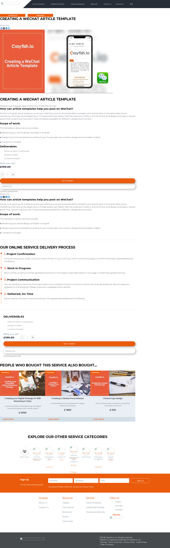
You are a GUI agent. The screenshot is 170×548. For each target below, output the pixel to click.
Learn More (8, 419)
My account (120, 4)
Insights (65, 503)
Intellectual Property (57, 4)
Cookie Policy (141, 542)
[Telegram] (9, 28)
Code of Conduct (107, 544)
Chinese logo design (112, 398)
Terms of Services (115, 542)
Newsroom (67, 512)
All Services (12, 15)
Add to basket (68, 181)
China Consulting (38, 4)
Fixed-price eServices (77, 4)
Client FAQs (67, 521)
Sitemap (103, 542)
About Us (43, 503)
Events (65, 516)
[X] (4, 28)
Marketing (40, 15)
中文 (131, 4)
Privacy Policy (88, 487)
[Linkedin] (6, 28)
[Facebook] (1, 28)
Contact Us (107, 4)
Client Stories (68, 507)
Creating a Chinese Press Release (68, 398)
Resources (94, 4)
